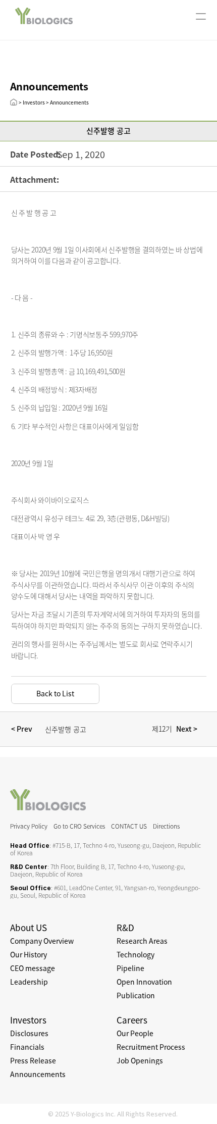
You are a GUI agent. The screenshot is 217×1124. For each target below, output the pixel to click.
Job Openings (140, 1060)
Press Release (33, 1060)
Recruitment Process (151, 1047)
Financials (27, 1047)
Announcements (38, 1074)
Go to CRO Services (79, 826)
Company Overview (42, 941)
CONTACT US (129, 826)
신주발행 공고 (65, 729)
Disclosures (29, 1033)
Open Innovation (144, 982)
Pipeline (130, 968)
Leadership (29, 982)
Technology (135, 954)
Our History (28, 954)
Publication (136, 995)
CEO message (32, 968)
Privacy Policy (28, 826)
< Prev (23, 729)
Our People (135, 1033)
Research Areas (142, 941)
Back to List (55, 693)
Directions (166, 826)
